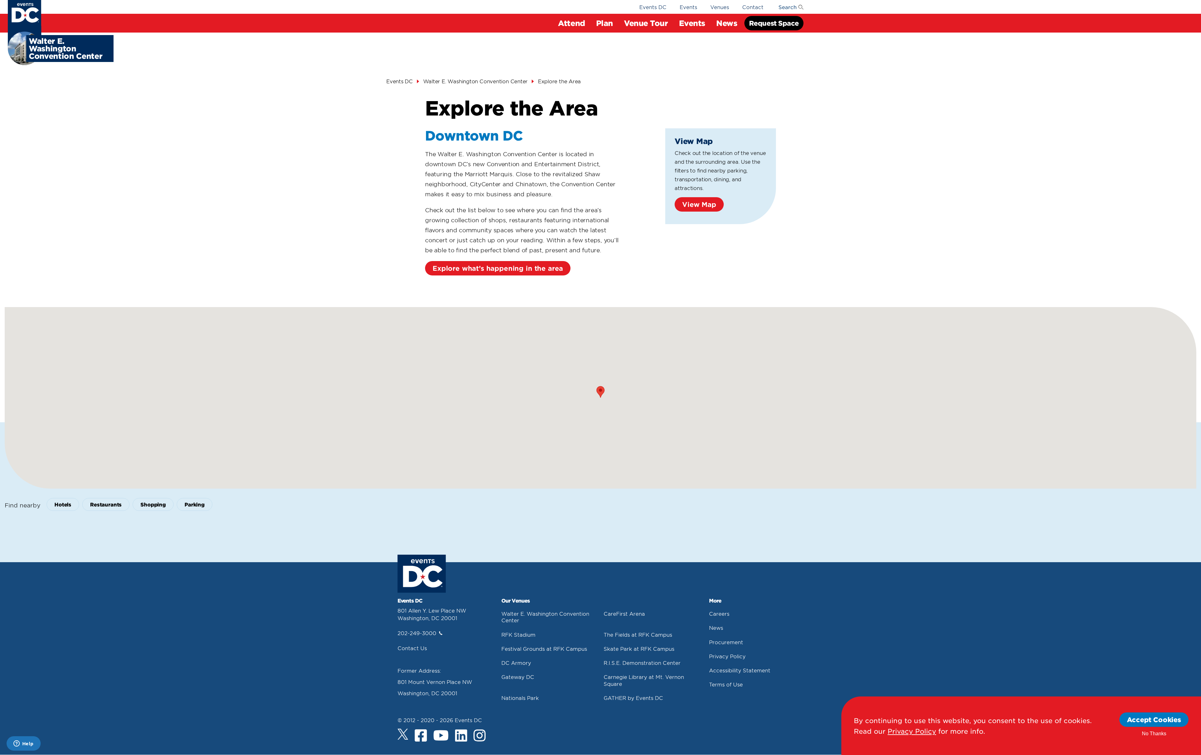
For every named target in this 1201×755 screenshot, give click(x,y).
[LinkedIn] (461, 735)
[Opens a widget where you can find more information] (23, 744)
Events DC (652, 7)
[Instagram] (480, 735)
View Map (699, 204)
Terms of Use (726, 684)
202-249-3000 (417, 633)
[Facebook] (421, 735)
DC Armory (516, 663)
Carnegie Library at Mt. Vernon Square (644, 680)
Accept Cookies (1154, 719)
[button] (600, 392)
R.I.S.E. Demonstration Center (642, 663)
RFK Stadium (518, 634)
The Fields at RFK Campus (638, 634)
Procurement (726, 642)
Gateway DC (517, 677)
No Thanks (1154, 733)
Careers (719, 613)
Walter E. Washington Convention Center (475, 81)
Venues (719, 7)
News (716, 627)
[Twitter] (403, 734)
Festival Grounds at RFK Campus (544, 648)
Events (688, 7)
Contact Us (412, 648)
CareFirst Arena (624, 613)
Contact (752, 7)
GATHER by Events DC (633, 698)
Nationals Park (520, 698)
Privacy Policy (727, 656)
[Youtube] (441, 735)
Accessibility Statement (739, 670)
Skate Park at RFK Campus (639, 648)
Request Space (774, 23)
